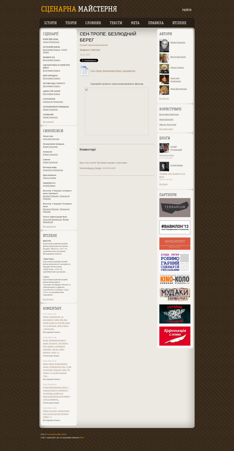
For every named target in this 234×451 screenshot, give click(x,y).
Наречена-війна (166, 155)
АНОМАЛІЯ (48, 114)
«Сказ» (46, 276)
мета (135, 23)
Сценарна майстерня (56, 434)
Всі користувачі (166, 129)
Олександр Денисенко (53, 101)
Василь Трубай (94, 168)
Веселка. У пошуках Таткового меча (57, 205)
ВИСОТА (47, 241)
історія (50, 23)
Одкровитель (49, 183)
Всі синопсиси (49, 226)
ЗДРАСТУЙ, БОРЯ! (51, 91)
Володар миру (50, 167)
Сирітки (46, 159)
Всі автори (164, 98)
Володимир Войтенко (169, 114)
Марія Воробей (166, 119)
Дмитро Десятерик (167, 124)
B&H (82, 437)
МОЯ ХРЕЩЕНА (50, 75)
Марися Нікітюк (90, 50)
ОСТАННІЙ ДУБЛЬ (51, 47)
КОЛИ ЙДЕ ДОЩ (50, 39)
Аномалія (47, 151)
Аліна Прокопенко (51, 42)
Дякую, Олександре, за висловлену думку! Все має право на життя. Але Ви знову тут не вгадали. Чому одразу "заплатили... (56, 322)
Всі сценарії (48, 121)
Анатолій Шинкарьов (52, 219)
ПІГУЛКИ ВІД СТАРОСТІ (54, 83)
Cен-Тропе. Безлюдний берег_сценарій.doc (112, 70)
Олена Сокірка (49, 177)
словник (93, 23)
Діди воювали (49, 175)
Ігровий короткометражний (94, 44)
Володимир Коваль (51, 49)
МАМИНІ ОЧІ (49, 57)
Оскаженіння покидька (53, 144)
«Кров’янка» (48, 259)
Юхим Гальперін (50, 109)
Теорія (71, 23)
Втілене (179, 23)
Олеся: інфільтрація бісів (55, 216)
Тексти (116, 23)
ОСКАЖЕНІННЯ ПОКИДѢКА (56, 106)
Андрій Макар (49, 185)
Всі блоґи (163, 184)
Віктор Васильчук (178, 56)
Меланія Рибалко (51, 196)
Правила (156, 23)
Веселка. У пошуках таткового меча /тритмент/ (57, 192)
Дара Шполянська (51, 139)
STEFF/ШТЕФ (49, 99)
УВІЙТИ (186, 10)
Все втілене (48, 299)
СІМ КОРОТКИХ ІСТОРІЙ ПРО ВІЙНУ (56, 66)
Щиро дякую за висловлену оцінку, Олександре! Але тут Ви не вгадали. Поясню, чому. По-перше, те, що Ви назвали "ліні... (57, 369)
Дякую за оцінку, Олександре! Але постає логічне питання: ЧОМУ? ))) (56, 414)
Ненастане (48, 136)
